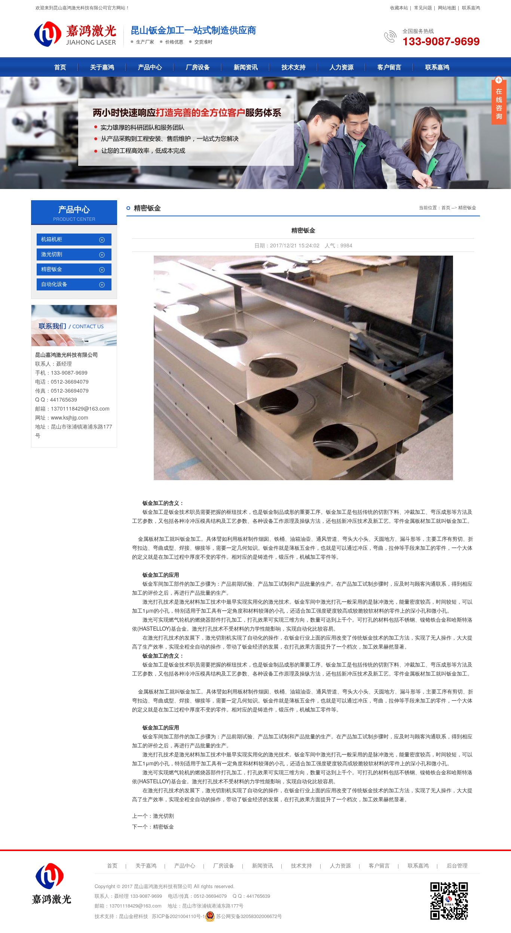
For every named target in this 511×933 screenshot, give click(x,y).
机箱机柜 (51, 239)
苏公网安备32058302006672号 (249, 916)
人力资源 (342, 66)
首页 (60, 66)
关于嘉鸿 (102, 66)
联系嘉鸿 (471, 7)
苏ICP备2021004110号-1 (178, 916)
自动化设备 (54, 284)
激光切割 (51, 254)
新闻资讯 (246, 66)
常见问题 (423, 7)
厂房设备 (198, 66)
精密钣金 (51, 269)
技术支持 (294, 66)
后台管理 (457, 866)
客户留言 (389, 66)
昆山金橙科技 (133, 916)
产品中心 (150, 66)
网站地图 (447, 7)
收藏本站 (399, 7)
